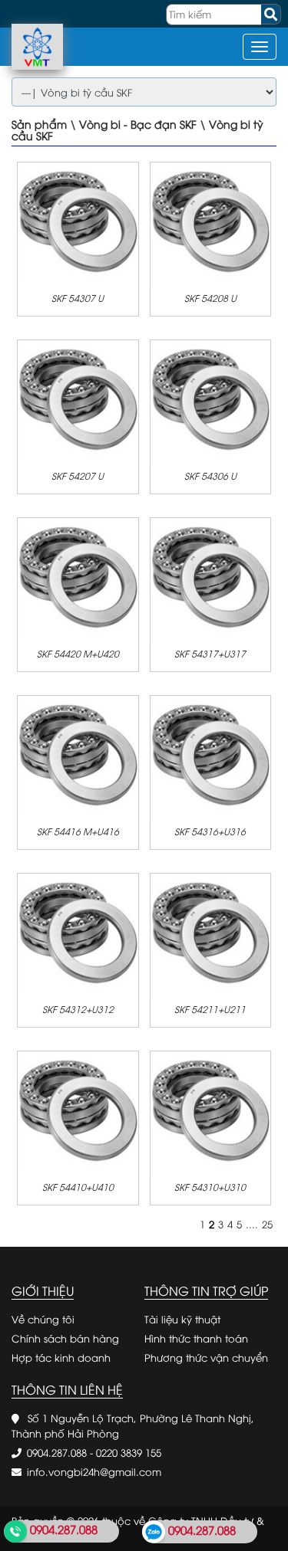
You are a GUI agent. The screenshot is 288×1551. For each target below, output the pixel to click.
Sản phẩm (39, 123)
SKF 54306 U (210, 475)
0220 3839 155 (128, 1452)
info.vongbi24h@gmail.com (94, 1471)
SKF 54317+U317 (210, 653)
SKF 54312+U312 (78, 1008)
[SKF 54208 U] (211, 221)
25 (267, 1224)
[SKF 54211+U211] (211, 932)
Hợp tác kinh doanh (61, 1357)
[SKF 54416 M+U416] (78, 755)
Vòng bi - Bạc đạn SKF (138, 123)
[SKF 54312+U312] (78, 932)
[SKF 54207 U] (78, 399)
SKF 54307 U (77, 297)
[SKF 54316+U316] (211, 755)
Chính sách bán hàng (65, 1338)
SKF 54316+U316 (210, 831)
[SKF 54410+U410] (78, 1110)
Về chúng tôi (43, 1319)
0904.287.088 (57, 1452)
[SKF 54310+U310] (211, 1110)
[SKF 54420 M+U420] (78, 577)
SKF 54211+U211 (210, 1008)
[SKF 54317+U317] (211, 577)
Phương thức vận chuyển (206, 1357)
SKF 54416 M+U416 (78, 831)
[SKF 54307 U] (78, 221)
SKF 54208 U (210, 297)
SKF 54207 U (77, 475)
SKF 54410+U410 (78, 1186)
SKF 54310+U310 (210, 1186)
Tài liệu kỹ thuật (182, 1319)
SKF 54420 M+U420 (78, 653)
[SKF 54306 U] (211, 399)
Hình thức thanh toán (196, 1338)
